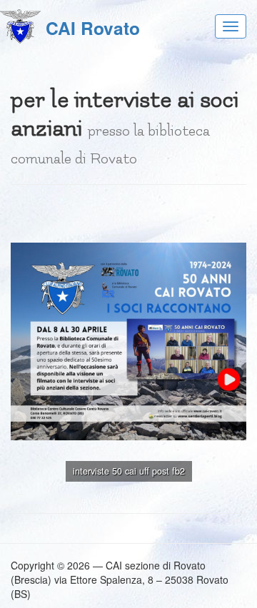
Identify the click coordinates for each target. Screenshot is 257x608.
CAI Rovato (93, 28)
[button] (233, 212)
